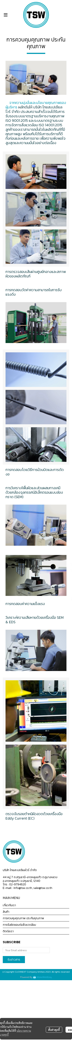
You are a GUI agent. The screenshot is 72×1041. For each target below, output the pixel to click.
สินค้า (6, 911)
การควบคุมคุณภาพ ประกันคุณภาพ (23, 918)
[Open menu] (5, 15)
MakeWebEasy (44, 977)
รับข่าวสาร (14, 959)
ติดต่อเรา (8, 931)
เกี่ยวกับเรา (9, 905)
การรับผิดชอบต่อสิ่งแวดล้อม (19, 924)
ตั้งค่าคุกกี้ (54, 1029)
